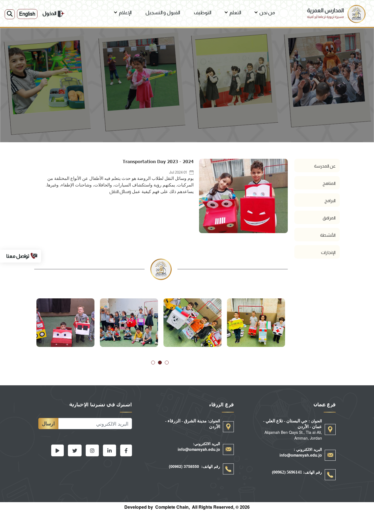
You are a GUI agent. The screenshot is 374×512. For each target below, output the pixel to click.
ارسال (48, 423)
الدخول (49, 13)
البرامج (330, 200)
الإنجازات (328, 252)
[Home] (336, 8)
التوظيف (202, 12)
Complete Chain (172, 507)
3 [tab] (153, 362)
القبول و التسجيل (162, 12)
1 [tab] (167, 362)
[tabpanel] (256, 323)
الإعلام (125, 12)
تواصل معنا (17, 256)
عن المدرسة (325, 166)
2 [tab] (160, 362)
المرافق (329, 218)
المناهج (329, 183)
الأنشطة (328, 235)
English (27, 14)
